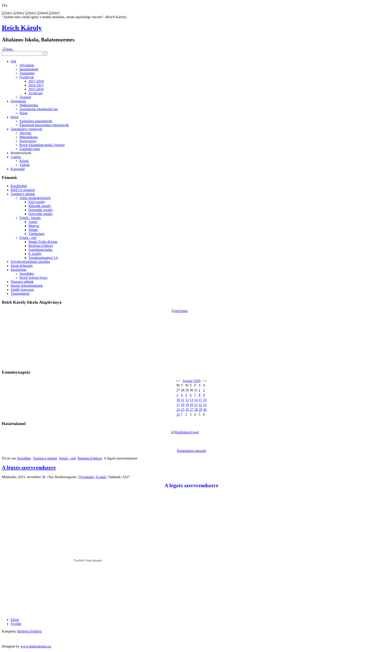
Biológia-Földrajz (40, 246)
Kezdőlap (24, 458)
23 (205, 405)
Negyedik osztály (40, 214)
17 (178, 405)
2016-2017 (36, 85)
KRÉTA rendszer (23, 190)
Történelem (36, 234)
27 (191, 409)
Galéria (16, 157)
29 (200, 409)
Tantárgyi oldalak (23, 194)
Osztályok (27, 77)
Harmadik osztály (40, 210)
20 (191, 405)
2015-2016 (36, 89)
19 (187, 405)
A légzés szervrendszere (29, 467)
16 (205, 400)
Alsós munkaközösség (35, 198)
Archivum (35, 93)
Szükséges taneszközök (36, 121)
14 (196, 400)
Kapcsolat (18, 169)
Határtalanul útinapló (191, 451)
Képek (24, 161)
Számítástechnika (40, 250)
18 (182, 405)
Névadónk (27, 65)
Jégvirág (25, 133)
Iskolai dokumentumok (27, 285)
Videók (25, 165)
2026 (197, 381)
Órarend (25, 97)
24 (178, 409)
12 (187, 400)
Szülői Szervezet (22, 289)
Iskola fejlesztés (22, 266)
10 (178, 400)
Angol (32, 222)
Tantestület (27, 73)
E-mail (101, 477)
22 (200, 405)
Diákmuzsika (29, 105)
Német (33, 230)
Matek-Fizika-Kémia (42, 242)
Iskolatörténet (29, 69)
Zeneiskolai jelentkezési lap (39, 109)
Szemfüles (27, 274)
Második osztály (39, 206)
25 (182, 409)
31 (178, 414)
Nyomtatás (87, 477)
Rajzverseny (28, 141)
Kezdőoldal (19, 186)
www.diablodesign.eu (35, 646)
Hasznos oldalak (22, 281)
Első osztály (36, 202)
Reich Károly (22, 28)
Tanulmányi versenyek (26, 129)
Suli (13, 61)
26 (187, 409)
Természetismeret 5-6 (43, 258)
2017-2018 (36, 81)
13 (191, 400)
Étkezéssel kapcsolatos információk (44, 125)
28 (196, 409)
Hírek (23, 113)
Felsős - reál (28, 238)
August (187, 381)
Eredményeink (30, 149)
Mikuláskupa (29, 137)
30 (205, 409)
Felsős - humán (30, 218)
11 (182, 400)
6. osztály (35, 254)
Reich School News (33, 277)
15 (200, 400)
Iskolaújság (18, 270)
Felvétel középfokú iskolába (30, 262)
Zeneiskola (18, 101)
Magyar (33, 226)
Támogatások (20, 293)
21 (196, 405)
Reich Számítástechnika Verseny (42, 145)
